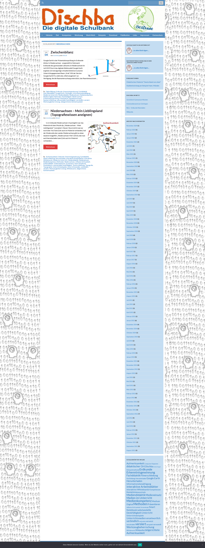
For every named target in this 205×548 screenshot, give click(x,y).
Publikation (125, 35)
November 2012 (132, 406)
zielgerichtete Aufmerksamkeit (143, 531)
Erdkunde (59, 91)
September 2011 (132, 446)
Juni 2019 (130, 203)
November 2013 (132, 365)
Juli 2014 (129, 341)
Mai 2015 (130, 308)
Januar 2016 (131, 288)
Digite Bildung (50, 91)
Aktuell (65, 55)
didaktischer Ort (136, 466)
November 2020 (132, 162)
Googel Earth (59, 93)
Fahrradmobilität (49, 93)
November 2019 (132, 186)
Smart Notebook (80, 163)
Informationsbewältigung (81, 93)
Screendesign (145, 507)
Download (113, 35)
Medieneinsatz (74, 95)
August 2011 (131, 450)
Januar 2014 (131, 357)
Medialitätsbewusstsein (136, 492)
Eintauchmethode (133, 470)
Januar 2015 (131, 320)
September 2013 (132, 369)
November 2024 (132, 126)
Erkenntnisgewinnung (70, 91)
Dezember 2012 (132, 402)
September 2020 (132, 166)
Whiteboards (71, 169)
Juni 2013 (130, 377)
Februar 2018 (131, 243)
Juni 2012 (130, 422)
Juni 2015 (130, 304)
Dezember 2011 (132, 438)
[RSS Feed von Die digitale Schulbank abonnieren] (43, 2)
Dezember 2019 (132, 182)
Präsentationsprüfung (51, 98)
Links (135, 35)
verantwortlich (153, 518)
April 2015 (130, 312)
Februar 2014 (131, 353)
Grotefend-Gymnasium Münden (137, 100)
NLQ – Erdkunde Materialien (136, 108)
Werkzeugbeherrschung (51, 102)
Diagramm (155, 464)
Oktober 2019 (131, 190)
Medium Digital (48, 97)
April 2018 (130, 239)
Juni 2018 (130, 235)
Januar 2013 (131, 397)
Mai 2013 (130, 381)
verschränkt (131, 524)
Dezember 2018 (132, 219)
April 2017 (130, 251)
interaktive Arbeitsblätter (75, 158)
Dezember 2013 (132, 361)
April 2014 (130, 345)
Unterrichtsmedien (73, 167)
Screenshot (70, 163)
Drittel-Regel (157, 466)
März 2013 (130, 389)
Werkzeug (79, 35)
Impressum (144, 35)
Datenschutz (158, 35)
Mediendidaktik (63, 95)
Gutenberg (56, 55)
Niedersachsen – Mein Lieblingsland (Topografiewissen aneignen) (76, 113)
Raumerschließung (49, 100)
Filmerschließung (49, 158)
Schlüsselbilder (48, 163)
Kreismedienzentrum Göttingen (137, 104)
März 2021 (130, 154)
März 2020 (130, 174)
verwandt (157, 524)
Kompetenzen (155, 490)
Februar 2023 (131, 130)
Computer (147, 464)
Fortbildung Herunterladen (136, 478)
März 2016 (130, 280)
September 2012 (132, 414)
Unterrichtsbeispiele (60, 167)
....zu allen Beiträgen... (140, 68)
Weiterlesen (50, 84)
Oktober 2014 (131, 333)
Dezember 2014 (132, 324)
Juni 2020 (130, 170)
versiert (87, 100)
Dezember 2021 (132, 142)
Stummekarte (48, 165)
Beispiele (102, 35)
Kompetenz (66, 35)
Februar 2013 (131, 393)
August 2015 (131, 296)
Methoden (57, 97)
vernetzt (149, 521)
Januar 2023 (131, 134)
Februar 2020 (131, 178)
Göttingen (68, 93)
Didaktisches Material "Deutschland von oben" (144, 82)
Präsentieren (63, 98)
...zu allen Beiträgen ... (140, 50)
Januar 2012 (131, 434)
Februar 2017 (131, 255)
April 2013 (130, 385)
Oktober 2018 (131, 227)
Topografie (89, 165)
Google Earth (153, 478)
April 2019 (130, 211)
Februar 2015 (131, 316)
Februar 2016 (131, 284)
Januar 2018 (131, 247)
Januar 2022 (131, 138)
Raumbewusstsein (75, 98)
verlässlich (142, 521)
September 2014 (132, 337)
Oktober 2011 (131, 442)
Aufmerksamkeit (51, 157)
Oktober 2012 (131, 410)
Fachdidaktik (83, 91)
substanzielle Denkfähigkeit (66, 100)
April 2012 (130, 426)
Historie (49, 35)
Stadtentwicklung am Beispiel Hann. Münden (143, 86)
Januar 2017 (131, 259)
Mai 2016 (130, 272)
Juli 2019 (129, 199)
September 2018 (132, 231)
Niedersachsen (77, 97)
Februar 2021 (131, 158)
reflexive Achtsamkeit (82, 162)
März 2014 (130, 349)
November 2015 (132, 292)
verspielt (149, 524)
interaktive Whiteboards (138, 489)
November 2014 (132, 328)
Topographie (47, 167)
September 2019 (132, 195)
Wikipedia (130, 112)
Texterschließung (79, 165)
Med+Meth (90, 35)
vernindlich (79, 100)
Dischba (149, 466)
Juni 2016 (130, 268)
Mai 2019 (130, 207)
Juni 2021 (130, 150)
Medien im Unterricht (50, 95)
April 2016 (130, 276)
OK (140, 545)
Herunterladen (61, 158)
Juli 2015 (129, 300)
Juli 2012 (129, 418)
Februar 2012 (131, 430)
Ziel (57, 35)
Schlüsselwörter (59, 163)
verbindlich (84, 167)
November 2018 (132, 223)
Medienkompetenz (86, 95)
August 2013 (131, 373)
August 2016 (131, 264)
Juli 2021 (129, 146)
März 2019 (130, 215)
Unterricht (147, 512)
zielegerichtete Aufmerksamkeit (72, 102)
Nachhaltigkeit (67, 97)
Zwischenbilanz (62, 52)
